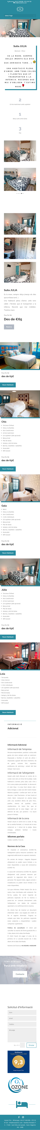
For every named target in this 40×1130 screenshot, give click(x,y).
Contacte (20, 974)
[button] (6, 180)
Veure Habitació (7, 385)
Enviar (31, 1045)
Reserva (9, 327)
